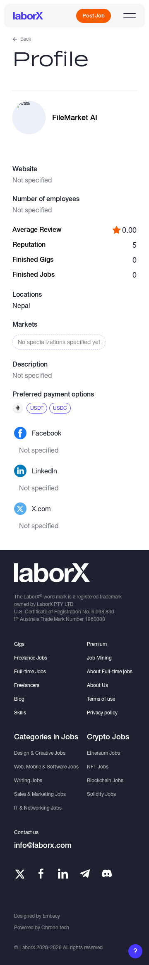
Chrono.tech (55, 927)
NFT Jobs (97, 766)
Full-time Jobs (30, 671)
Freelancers (26, 685)
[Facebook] (41, 874)
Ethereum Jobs (103, 753)
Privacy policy (102, 712)
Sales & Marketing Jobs (40, 794)
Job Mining (99, 658)
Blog (19, 699)
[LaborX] (28, 16)
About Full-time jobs (109, 671)
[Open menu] (129, 16)
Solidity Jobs (101, 794)
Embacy (51, 916)
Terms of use (101, 699)
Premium (97, 644)
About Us (97, 685)
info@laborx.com (43, 845)
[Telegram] (85, 874)
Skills (20, 712)
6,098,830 (102, 611)
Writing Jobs (28, 780)
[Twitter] (19, 874)
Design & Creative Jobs (39, 753)
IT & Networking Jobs (38, 808)
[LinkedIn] (63, 874)
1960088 (95, 619)
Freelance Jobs (30, 658)
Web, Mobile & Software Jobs (46, 766)
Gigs (19, 644)
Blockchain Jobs (105, 780)
